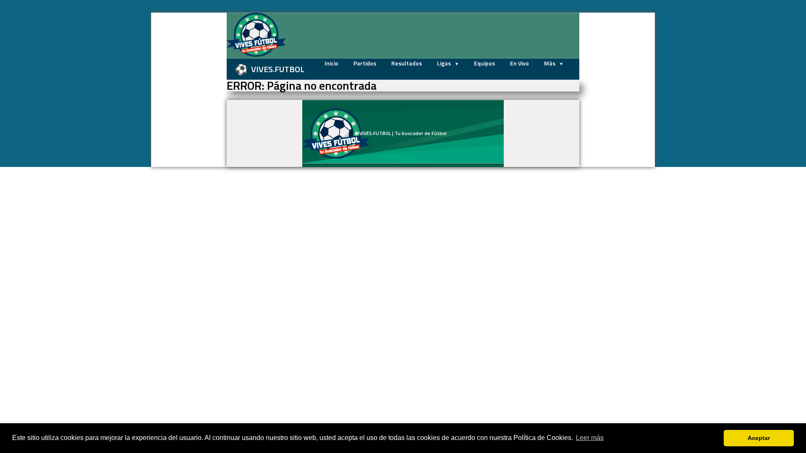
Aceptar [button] (759, 438)
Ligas (444, 63)
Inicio (331, 63)
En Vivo (519, 63)
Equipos (484, 63)
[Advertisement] (184, 138)
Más (550, 63)
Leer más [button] (590, 437)
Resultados (406, 63)
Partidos (364, 63)
